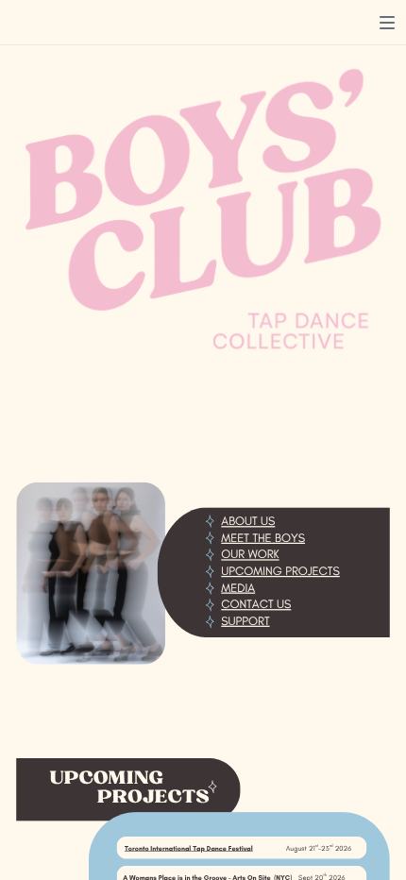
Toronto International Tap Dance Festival (189, 848)
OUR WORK (250, 555)
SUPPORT (245, 621)
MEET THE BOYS (263, 538)
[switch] (387, 22)
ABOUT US (248, 522)
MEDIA (238, 588)
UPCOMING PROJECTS (280, 571)
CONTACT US (256, 604)
